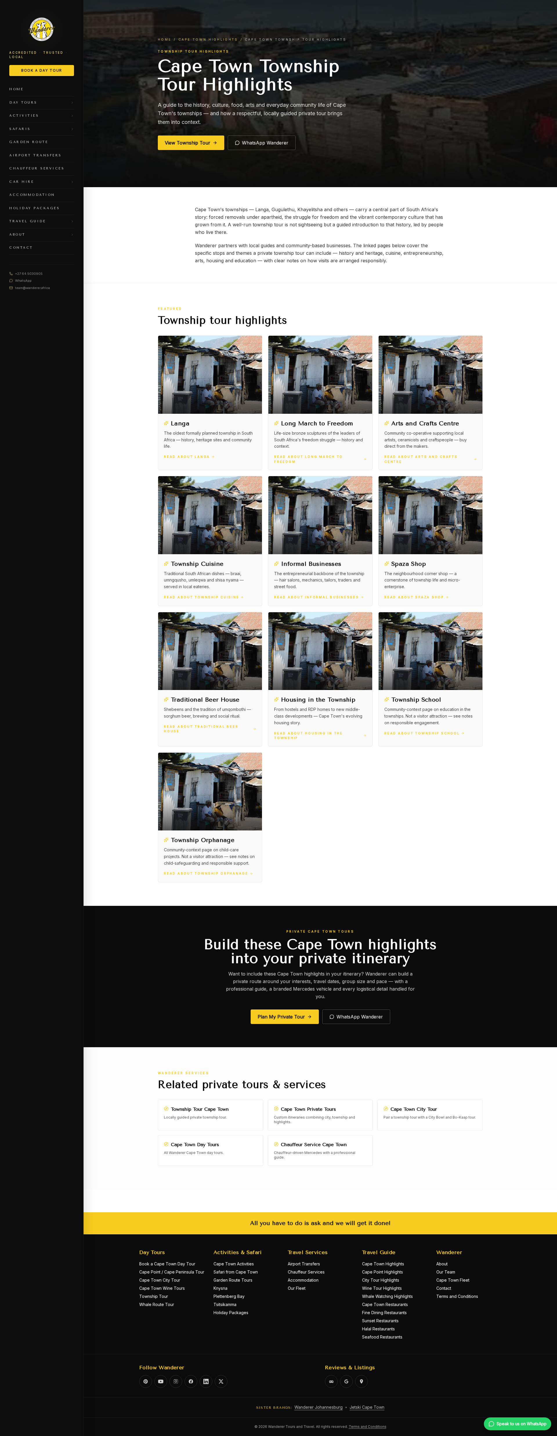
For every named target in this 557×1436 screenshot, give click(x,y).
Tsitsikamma (225, 1304)
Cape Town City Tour (159, 1280)
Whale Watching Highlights (387, 1296)
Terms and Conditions (457, 1296)
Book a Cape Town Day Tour (167, 1263)
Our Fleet (296, 1288)
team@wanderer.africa (32, 288)
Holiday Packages (231, 1312)
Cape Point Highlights (382, 1271)
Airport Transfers (304, 1263)
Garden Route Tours (233, 1280)
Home (164, 39)
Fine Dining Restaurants (384, 1312)
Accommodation (303, 1280)
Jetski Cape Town (367, 1407)
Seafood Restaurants (382, 1336)
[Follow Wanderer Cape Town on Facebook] (191, 1381)
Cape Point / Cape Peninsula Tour (171, 1271)
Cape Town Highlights (208, 39)
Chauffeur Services (306, 1271)
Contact (443, 1288)
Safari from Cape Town (236, 1271)
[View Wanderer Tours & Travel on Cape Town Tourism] (361, 1381)
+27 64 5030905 (29, 274)
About (442, 1263)
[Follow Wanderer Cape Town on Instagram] (175, 1381)
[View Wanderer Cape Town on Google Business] (346, 1381)
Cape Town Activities (234, 1263)
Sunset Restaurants (380, 1320)
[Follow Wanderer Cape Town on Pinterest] (145, 1381)
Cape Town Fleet (452, 1280)
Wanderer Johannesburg (318, 1407)
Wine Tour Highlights (382, 1288)
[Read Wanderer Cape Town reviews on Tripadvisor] (331, 1381)
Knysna (220, 1288)
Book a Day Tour (41, 70)
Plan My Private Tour (281, 1017)
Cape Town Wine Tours (162, 1288)
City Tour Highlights (380, 1280)
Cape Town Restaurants (385, 1304)
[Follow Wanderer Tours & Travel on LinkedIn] (206, 1381)
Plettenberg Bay (229, 1296)
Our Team (445, 1271)
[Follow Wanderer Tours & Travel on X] (221, 1381)
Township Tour (153, 1296)
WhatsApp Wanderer (265, 143)
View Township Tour (187, 143)
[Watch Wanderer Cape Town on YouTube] (160, 1381)
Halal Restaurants (378, 1328)
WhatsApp (23, 281)
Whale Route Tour (156, 1304)
